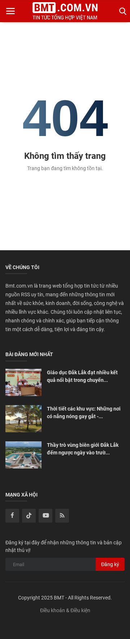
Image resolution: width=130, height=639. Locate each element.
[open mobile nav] (10, 11)
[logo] (65, 11)
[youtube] (45, 516)
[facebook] (12, 516)
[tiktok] (29, 516)
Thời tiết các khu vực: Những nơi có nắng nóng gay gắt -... (84, 412)
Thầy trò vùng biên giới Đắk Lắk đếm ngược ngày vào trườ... (82, 448)
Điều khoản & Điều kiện (65, 610)
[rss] (62, 516)
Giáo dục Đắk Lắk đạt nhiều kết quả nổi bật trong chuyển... (82, 376)
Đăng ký (110, 564)
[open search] (121, 11)
